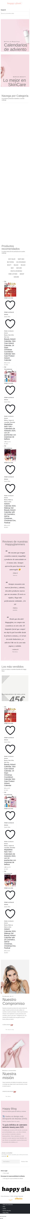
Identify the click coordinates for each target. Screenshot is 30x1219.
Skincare (16, 277)
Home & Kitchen (12, 274)
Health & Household (16, 271)
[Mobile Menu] (27, 3)
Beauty (9, 265)
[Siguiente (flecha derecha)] (2, 1218)
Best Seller (11, 259)
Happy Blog (5, 1212)
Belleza (16, 265)
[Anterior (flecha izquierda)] (0, 1218)
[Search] (1, 17)
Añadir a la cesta (8, 298)
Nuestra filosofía (7, 1210)
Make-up (10, 499)
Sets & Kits (11, 335)
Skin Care (6, 337)
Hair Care (19, 268)
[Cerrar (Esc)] (5, 1216)
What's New (21, 259)
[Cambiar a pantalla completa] (2, 1216)
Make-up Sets (7, 501)
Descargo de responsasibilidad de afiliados (13, 1178)
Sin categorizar (20, 262)
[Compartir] (3, 1216)
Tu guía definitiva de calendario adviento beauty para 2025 (14, 1126)
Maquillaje (12, 422)
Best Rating (10, 262)
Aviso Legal (6, 1173)
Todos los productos (8, 1204)
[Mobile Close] (1, 1202)
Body (12, 268)
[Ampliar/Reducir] (0, 1216)
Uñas (4, 1206)
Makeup (22, 274)
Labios (4, 1208)
